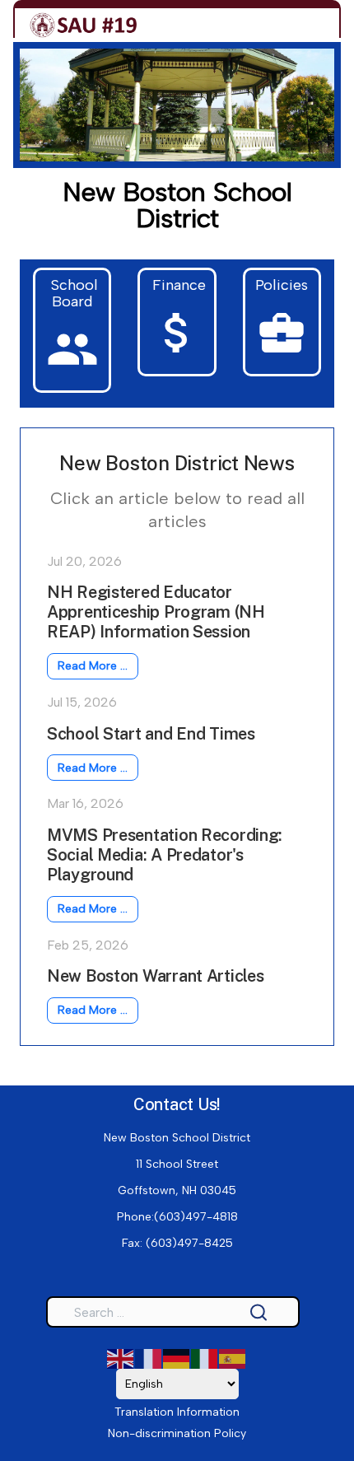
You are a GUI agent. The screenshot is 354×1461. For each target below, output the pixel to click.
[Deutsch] (177, 1358)
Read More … (93, 666)
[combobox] (173, 1312)
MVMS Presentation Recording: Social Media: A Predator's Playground (164, 855)
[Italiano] (205, 1358)
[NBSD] (83, 25)
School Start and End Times (151, 734)
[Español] (233, 1358)
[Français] (149, 1358)
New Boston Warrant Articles (155, 976)
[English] (121, 1358)
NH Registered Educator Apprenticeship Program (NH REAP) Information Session (156, 612)
